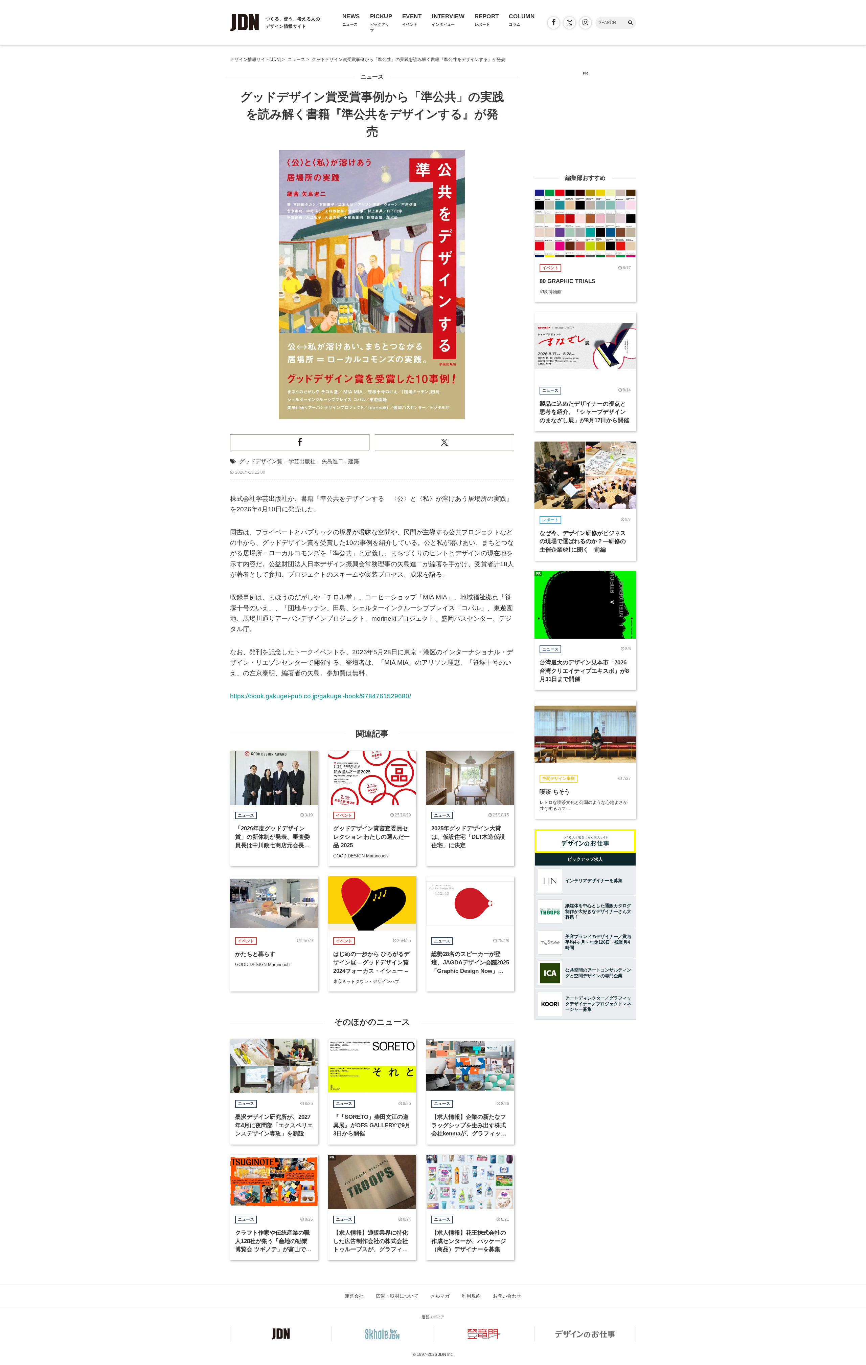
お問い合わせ (507, 1296)
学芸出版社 (302, 461)
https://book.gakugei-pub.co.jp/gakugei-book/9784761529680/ (320, 696)
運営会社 (354, 1296)
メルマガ (440, 1296)
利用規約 (471, 1296)
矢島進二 (332, 461)
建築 (353, 461)
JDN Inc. (446, 1354)
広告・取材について (397, 1296)
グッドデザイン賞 (260, 461)
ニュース (372, 76)
